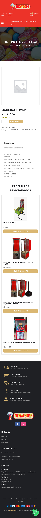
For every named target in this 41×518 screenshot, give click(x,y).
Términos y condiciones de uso (10, 456)
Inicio (4, 499)
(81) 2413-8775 (6, 482)
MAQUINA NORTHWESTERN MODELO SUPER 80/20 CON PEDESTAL (18, 303)
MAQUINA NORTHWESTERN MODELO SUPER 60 (19, 342)
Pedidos (3, 439)
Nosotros (11, 499)
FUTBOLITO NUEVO (9, 222)
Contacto (21, 501)
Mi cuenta (4, 436)
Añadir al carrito (15, 121)
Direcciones (5, 443)
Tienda (26, 499)
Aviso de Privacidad (7, 459)
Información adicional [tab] (13, 148)
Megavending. (13, 510)
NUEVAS (33, 130)
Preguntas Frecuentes (8, 453)
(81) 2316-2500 (6, 479)
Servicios (19, 499)
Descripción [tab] (9, 143)
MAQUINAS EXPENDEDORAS (20, 130)
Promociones (34, 499)
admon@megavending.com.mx (11, 487)
